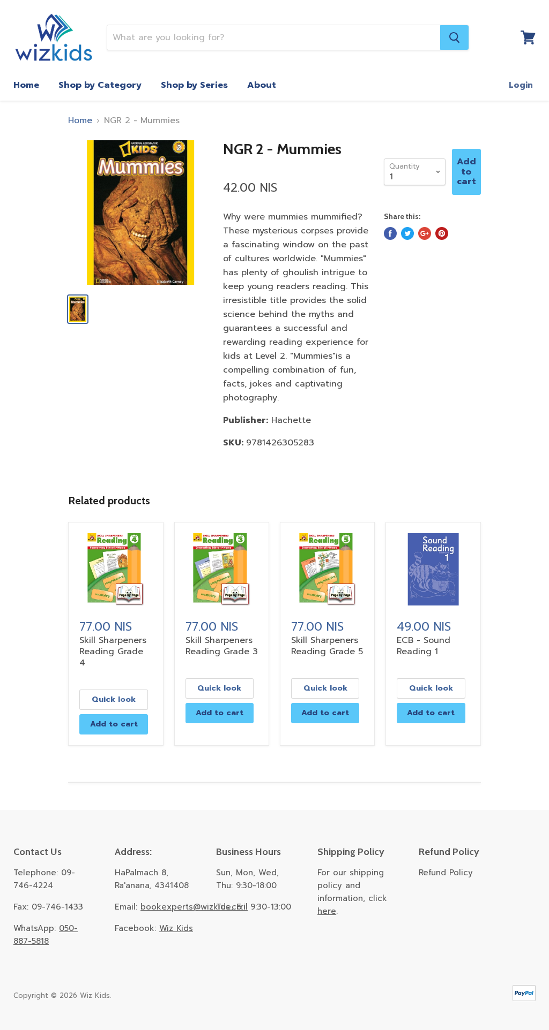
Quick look (114, 699)
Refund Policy (446, 872)
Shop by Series (194, 85)
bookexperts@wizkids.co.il (194, 907)
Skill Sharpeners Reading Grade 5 (327, 646)
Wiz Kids (176, 928)
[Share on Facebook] (390, 233)
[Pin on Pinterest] (441, 233)
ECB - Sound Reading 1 (423, 646)
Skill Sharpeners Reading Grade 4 (112, 651)
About (261, 85)
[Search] (454, 37)
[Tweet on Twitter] (407, 233)
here (326, 911)
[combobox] (273, 37)
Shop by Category (100, 85)
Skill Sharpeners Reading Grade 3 (222, 646)
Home (26, 85)
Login (521, 85)
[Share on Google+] (424, 233)
